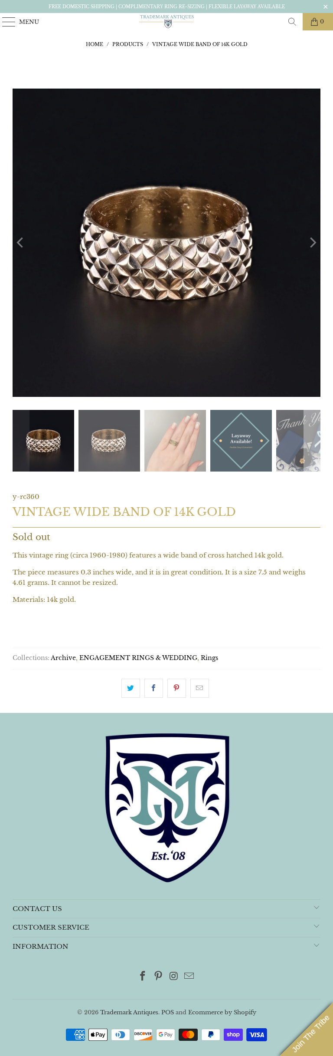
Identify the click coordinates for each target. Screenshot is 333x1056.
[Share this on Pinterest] (176, 688)
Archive (63, 658)
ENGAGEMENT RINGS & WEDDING (138, 658)
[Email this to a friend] (199, 688)
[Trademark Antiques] (166, 21)
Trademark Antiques (129, 1012)
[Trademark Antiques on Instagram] (173, 977)
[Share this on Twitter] (130, 688)
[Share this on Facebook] (153, 688)
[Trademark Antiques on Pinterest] (158, 977)
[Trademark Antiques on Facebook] (143, 977)
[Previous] (20, 243)
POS (167, 1012)
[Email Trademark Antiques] (189, 977)
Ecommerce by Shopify (222, 1012)
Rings (209, 658)
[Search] (292, 21)
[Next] (312, 243)
